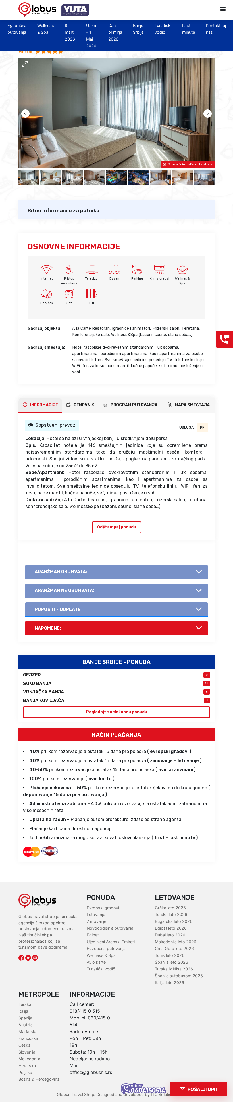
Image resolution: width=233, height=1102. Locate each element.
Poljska (25, 1072)
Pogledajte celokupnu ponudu (116, 712)
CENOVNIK (83, 405)
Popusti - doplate (58, 609)
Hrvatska (27, 1065)
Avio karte (96, 962)
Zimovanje (96, 921)
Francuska (28, 1038)
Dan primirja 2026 (115, 32)
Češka (24, 1045)
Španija (25, 1018)
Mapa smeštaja (192, 405)
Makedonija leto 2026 (175, 941)
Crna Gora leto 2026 (174, 948)
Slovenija (26, 1052)
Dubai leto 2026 (170, 934)
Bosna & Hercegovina (38, 1079)
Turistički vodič (101, 968)
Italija (23, 1011)
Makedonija (29, 1058)
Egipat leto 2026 (171, 928)
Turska (24, 1004)
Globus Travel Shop (75, 1094)
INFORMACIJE (43, 405)
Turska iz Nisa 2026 (174, 968)
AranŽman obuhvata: (61, 571)
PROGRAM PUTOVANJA (133, 405)
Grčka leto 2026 (170, 907)
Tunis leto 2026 (169, 955)
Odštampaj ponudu (116, 527)
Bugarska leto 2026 (173, 921)
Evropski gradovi (103, 907)
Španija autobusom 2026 (179, 975)
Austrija (25, 1024)
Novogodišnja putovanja (110, 928)
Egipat (93, 934)
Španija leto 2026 (171, 962)
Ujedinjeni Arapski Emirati (111, 941)
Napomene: (48, 628)
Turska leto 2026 (171, 914)
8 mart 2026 (70, 32)
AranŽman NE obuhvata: (64, 590)
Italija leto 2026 (169, 982)
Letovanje (96, 914)
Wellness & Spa (101, 955)
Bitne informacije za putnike (63, 211)
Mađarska (28, 1031)
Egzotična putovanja (106, 948)
